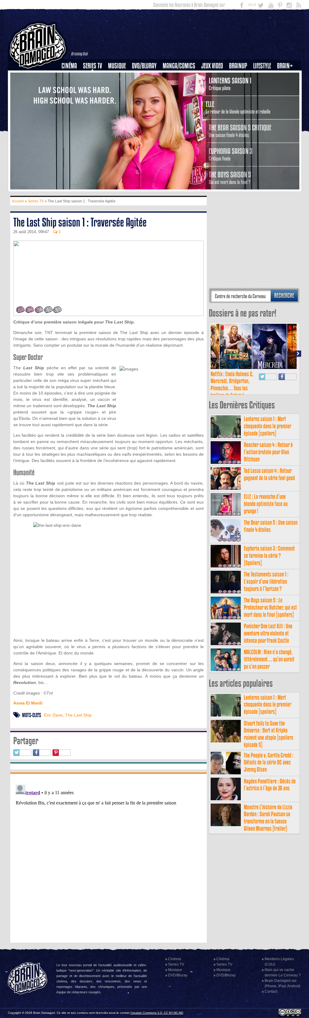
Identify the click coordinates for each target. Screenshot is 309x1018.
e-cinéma (72, 96)
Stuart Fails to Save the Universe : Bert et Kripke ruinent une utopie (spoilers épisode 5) (268, 734)
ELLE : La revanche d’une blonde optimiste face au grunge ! (266, 503)
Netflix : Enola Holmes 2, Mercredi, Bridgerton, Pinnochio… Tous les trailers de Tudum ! (232, 384)
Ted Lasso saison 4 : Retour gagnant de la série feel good (269, 474)
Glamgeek (264, 86)
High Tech (264, 96)
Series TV (92, 66)
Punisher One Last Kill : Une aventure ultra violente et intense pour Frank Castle (268, 633)
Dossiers (71, 86)
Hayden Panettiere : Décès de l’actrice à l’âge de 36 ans (270, 785)
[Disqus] (108, 857)
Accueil (18, 201)
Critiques (72, 76)
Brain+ (285, 66)
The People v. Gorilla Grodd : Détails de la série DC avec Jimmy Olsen (268, 762)
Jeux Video (212, 66)
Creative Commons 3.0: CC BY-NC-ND (156, 1012)
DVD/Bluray (144, 66)
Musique (117, 66)
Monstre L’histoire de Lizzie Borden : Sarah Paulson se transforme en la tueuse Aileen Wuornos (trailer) (268, 818)
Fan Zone (287, 76)
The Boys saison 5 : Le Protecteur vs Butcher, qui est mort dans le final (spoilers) (270, 607)
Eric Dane (53, 715)
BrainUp (238, 66)
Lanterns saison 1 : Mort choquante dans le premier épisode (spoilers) (267, 426)
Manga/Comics (179, 66)
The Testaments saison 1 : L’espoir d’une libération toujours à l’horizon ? (266, 581)
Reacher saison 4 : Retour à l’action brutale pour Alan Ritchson (268, 452)
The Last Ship (78, 715)
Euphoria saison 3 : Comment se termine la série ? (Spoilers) (269, 555)
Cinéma (69, 66)
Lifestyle (262, 66)
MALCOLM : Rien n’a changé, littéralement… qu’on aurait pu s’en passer (269, 659)
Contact (271, 991)
